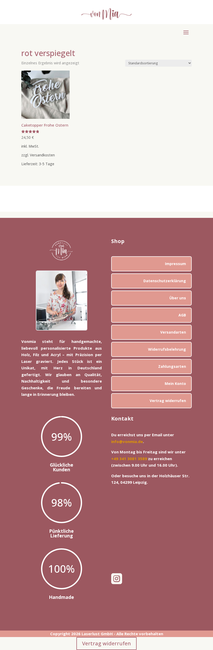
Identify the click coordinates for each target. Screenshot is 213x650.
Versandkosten (42, 155)
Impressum (175, 263)
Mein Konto (175, 383)
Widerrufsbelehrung (167, 349)
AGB (182, 315)
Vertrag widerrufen (168, 400)
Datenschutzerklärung (164, 280)
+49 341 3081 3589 (129, 458)
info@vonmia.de (127, 441)
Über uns (177, 297)
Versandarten (173, 332)
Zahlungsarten (172, 366)
